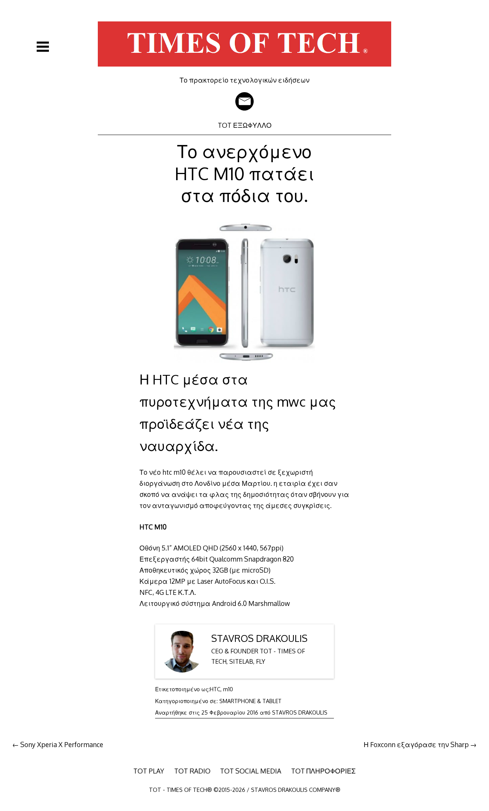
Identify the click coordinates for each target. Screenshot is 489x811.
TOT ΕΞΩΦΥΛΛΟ (245, 125)
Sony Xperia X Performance (61, 744)
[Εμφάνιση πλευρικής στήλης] (43, 47)
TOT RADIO (192, 771)
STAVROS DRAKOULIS (259, 638)
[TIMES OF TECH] (244, 70)
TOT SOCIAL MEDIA (250, 771)
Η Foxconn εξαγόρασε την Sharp (416, 744)
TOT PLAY (148, 771)
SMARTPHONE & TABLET (250, 701)
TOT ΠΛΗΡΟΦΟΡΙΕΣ (323, 771)
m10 (228, 689)
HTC (215, 689)
